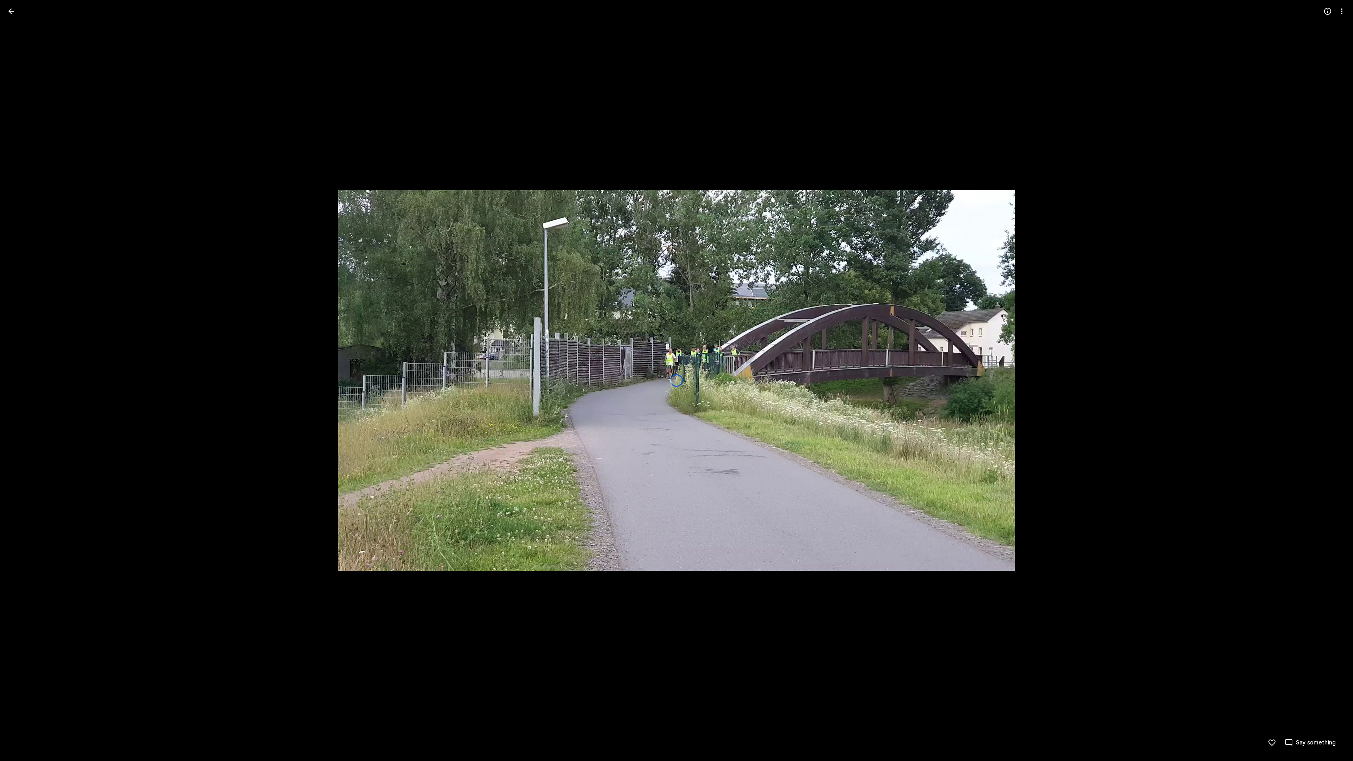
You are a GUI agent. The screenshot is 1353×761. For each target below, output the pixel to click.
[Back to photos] (11, 11)
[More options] (1342, 11)
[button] (20, 380)
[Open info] (1328, 11)
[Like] (1272, 742)
